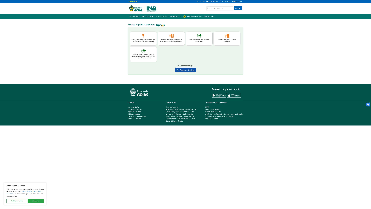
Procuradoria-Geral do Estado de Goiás (180, 116)
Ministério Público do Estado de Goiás (179, 114)
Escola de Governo (134, 119)
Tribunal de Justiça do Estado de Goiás (180, 112)
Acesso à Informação (194, 16)
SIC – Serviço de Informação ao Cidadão (219, 116)
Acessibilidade (226, 1)
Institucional (134, 16)
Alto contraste (213, 1)
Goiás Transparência (212, 109)
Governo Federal (172, 107)
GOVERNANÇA (175, 16)
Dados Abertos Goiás (213, 112)
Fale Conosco (209, 16)
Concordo (36, 201)
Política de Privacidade (29, 191)
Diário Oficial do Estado (174, 121)
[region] (25, 193)
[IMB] (142, 8)
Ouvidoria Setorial (211, 119)
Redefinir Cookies (17, 201)
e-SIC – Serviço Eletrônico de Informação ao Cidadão (224, 114)
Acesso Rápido (161, 16)
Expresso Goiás (133, 107)
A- (197, 1)
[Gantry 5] (139, 92)
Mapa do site (238, 1)
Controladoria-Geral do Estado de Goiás (180, 119)
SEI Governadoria (134, 114)
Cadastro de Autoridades (137, 116)
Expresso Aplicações (135, 109)
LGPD (207, 107)
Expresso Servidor (134, 112)
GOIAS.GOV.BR (133, 1)
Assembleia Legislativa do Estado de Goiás (181, 109)
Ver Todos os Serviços (185, 70)
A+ (204, 1)
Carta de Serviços (147, 16)
